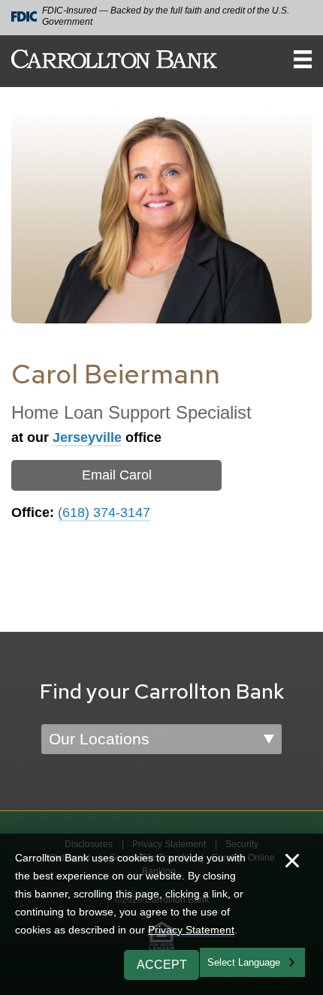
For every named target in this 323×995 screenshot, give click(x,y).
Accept (162, 964)
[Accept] (292, 862)
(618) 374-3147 (104, 512)
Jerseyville (87, 437)
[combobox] (252, 962)
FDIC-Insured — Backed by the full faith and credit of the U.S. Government (165, 16)
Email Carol (117, 474)
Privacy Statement (191, 930)
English (224, 960)
